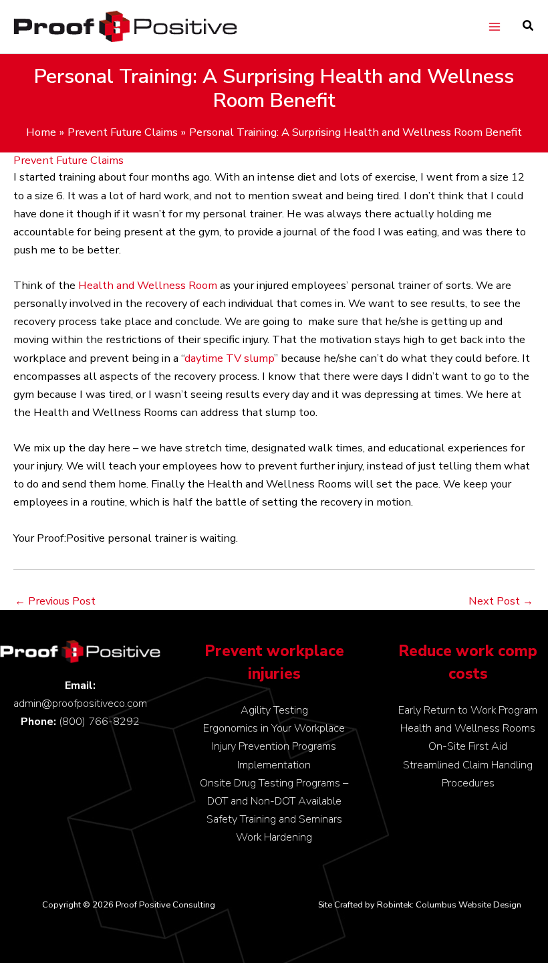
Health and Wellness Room (147, 285)
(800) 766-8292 (99, 721)
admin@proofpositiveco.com (80, 703)
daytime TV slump (229, 358)
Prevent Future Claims (68, 160)
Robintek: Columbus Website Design (449, 905)
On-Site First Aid (467, 746)
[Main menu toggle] (494, 27)
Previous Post (55, 601)
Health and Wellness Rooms (467, 728)
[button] (529, 27)
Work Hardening (274, 837)
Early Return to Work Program (467, 710)
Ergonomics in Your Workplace (274, 728)
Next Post (500, 601)
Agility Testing (274, 710)
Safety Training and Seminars (274, 819)
